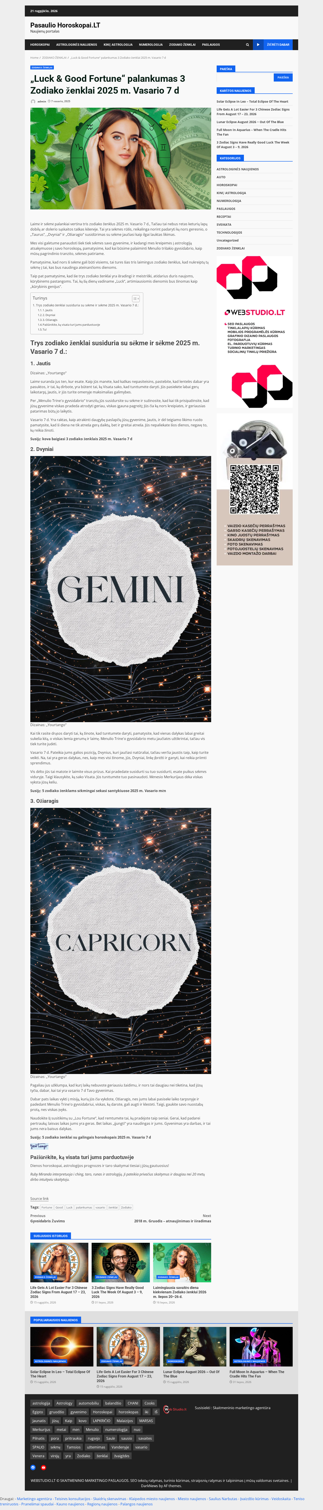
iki (146, 1412)
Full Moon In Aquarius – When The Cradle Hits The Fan (261, 1346)
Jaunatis (39, 1420)
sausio (126, 1438)
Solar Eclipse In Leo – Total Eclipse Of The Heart (252, 101)
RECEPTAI (224, 216)
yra (68, 1456)
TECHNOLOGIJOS (229, 232)
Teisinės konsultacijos (72, 1498)
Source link (39, 1198)
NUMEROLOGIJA (151, 44)
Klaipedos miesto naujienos (152, 1498)
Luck (69, 1207)
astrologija (41, 1403)
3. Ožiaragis (50, 320)
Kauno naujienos (70, 1504)
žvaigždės (121, 1456)
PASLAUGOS (211, 44)
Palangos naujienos (136, 1504)
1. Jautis (48, 310)
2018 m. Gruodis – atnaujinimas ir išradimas (172, 1218)
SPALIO (38, 1447)
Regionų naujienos (102, 1504)
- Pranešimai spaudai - (37, 1504)
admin (41, 101)
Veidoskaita (281, 1498)
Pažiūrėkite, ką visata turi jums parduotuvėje (71, 325)
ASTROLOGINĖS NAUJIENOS (76, 44)
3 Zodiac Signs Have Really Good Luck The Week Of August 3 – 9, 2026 (121, 1262)
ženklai (113, 1207)
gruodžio (56, 1412)
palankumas (84, 1207)
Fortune (47, 1207)
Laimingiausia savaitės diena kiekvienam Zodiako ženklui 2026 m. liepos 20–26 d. (182, 1262)
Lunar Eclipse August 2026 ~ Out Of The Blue (250, 122)
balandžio (113, 1403)
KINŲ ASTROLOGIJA (118, 44)
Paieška (226, 69)
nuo (137, 1429)
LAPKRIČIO (101, 1420)
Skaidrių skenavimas (109, 1498)
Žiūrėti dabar (278, 44)
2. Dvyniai (49, 315)
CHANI (133, 1403)
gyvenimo (79, 1412)
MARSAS (146, 1420)
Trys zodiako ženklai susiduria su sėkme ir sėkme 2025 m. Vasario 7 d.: (87, 305)
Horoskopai (102, 1412)
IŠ (156, 1412)
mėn (76, 1429)
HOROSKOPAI (40, 44)
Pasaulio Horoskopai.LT (65, 25)
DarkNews (149, 1485)
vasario (100, 1207)
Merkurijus (41, 1429)
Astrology (64, 1403)
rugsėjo (94, 1438)
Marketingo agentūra (34, 1498)
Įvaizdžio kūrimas (254, 1498)
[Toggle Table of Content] (134, 298)
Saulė (110, 1438)
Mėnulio (92, 1429)
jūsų (55, 1420)
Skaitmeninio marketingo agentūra (241, 1407)
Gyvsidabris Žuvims (47, 1218)
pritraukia (73, 1438)
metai (61, 1429)
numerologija (116, 1429)
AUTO (221, 177)
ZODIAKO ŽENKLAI (182, 44)
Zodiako (126, 1207)
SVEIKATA (224, 224)
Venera (38, 1456)
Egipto (38, 1412)
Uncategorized (228, 240)
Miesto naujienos (192, 1498)
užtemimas (96, 1447)
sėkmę (55, 1447)
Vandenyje (120, 1447)
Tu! (45, 329)
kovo (83, 1420)
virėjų (55, 1456)
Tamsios (74, 1447)
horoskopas (128, 1412)
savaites (145, 1438)
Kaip (68, 1420)
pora (55, 1438)
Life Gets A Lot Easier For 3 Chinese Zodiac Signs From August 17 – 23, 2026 (59, 1262)
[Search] (247, 44)
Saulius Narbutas (223, 1498)
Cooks (150, 1403)
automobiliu (89, 1403)
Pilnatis (39, 1438)
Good (59, 1207)
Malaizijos (125, 1420)
